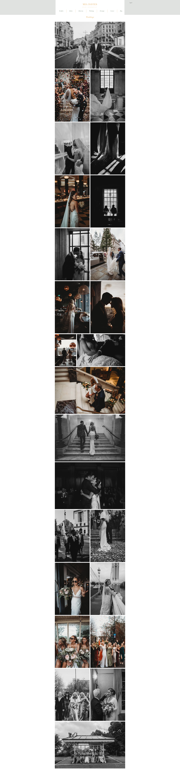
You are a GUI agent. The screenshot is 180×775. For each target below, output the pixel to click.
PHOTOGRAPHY (90, 7)
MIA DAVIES (90, 4)
